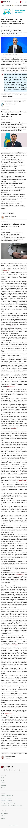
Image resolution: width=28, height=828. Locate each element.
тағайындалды (22, 480)
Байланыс (3, 815)
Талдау (2, 782)
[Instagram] (2, 27)
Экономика (3, 785)
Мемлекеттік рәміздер (6, 800)
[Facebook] (9, 27)
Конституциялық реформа (20, 5)
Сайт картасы (4, 813)
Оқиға (2, 777)
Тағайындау (17, 101)
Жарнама (3, 818)
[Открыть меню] (26, 2)
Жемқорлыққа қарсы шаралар (8, 803)
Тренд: (2, 5)
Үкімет (3, 213)
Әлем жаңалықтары (6, 101)
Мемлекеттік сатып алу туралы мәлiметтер (11, 805)
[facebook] (9, 770)
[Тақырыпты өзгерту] (21, 2)
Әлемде (3, 787)
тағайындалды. (5, 270)
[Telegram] (7, 27)
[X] (12, 27)
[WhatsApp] (4, 27)
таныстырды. (14, 428)
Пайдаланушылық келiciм (7, 795)
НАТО (24, 101)
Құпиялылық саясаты (6, 798)
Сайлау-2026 (8, 5)
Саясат (2, 780)
